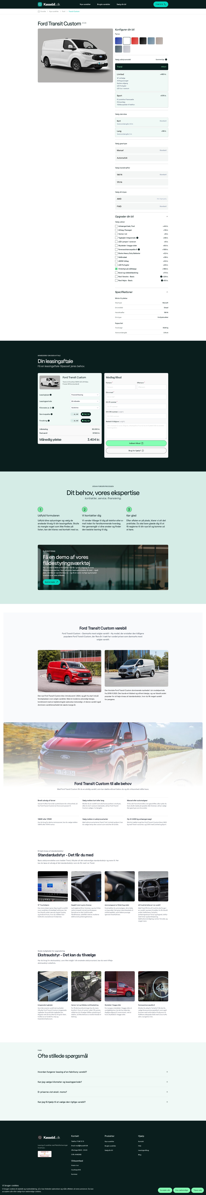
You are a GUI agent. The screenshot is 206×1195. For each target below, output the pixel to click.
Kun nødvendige (181, 1190)
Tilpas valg (197, 1190)
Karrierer (74, 1174)
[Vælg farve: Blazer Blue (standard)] (118, 40)
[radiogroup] (85, 414)
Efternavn (141, 383)
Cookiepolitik (76, 1170)
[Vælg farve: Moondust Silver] (126, 49)
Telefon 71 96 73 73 (77, 1141)
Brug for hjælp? (135, 451)
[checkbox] (116, 226)
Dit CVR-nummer (115, 412)
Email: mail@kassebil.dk (79, 1146)
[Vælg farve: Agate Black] (143, 40)
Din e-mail (110, 392)
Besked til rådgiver (115, 421)
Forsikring (43, 421)
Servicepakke (44, 414)
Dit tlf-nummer (111, 402)
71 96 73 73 (159, 4)
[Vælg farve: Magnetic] (118, 49)
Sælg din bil (109, 1150)
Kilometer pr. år (45, 408)
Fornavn (109, 383)
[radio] (72, 414)
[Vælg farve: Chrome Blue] (151, 40)
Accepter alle (165, 1190)
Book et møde (50, 582)
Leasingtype (44, 395)
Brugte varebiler (110, 1146)
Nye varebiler (109, 1141)
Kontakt (141, 1141)
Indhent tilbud (134, 443)
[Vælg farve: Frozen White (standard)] (126, 40)
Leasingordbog (143, 1150)
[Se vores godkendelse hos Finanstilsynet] (45, 1154)
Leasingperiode (45, 401)
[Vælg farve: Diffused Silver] (159, 40)
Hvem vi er (75, 1165)
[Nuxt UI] (49, 4)
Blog (139, 1155)
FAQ (139, 1146)
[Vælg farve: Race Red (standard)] (134, 40)
